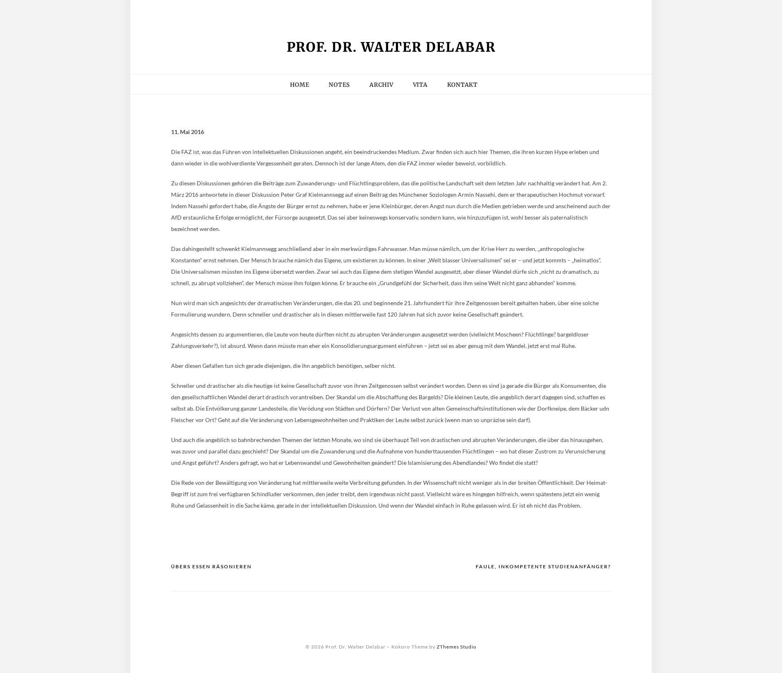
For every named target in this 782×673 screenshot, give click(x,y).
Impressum (190, 10)
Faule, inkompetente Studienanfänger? (543, 566)
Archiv (381, 84)
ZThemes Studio (457, 647)
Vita (370, 10)
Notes (339, 84)
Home (299, 84)
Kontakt (285, 10)
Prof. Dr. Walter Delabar (391, 47)
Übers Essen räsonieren (211, 566)
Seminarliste (332, 10)
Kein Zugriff (239, 10)
